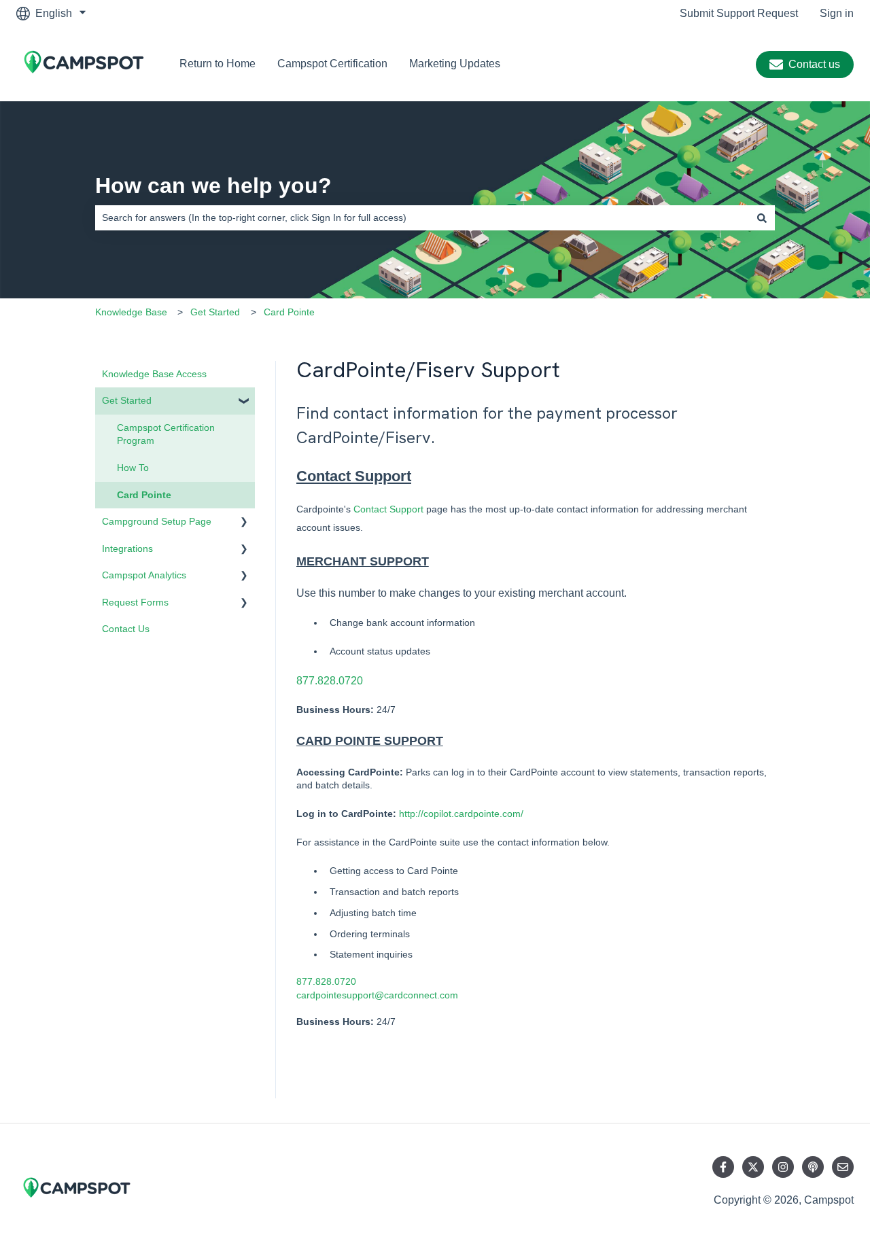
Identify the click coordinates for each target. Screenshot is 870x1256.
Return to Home (217, 63)
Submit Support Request (739, 13)
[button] (244, 403)
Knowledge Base (131, 312)
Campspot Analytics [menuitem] (144, 575)
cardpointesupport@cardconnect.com (377, 995)
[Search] (762, 217)
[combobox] (422, 217)
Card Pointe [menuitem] (144, 494)
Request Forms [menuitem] (135, 602)
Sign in (837, 13)
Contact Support (353, 476)
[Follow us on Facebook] (723, 1167)
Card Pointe (289, 312)
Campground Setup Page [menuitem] (156, 521)
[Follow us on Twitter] (753, 1167)
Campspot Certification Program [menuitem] (166, 434)
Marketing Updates (454, 63)
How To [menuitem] (133, 467)
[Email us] (843, 1167)
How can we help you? (213, 185)
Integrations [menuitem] (127, 548)
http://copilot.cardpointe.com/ (461, 813)
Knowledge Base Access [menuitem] (154, 373)
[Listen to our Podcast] (813, 1167)
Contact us (814, 64)
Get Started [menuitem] (127, 400)
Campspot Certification (332, 63)
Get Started (215, 312)
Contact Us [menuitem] (126, 628)
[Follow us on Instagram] (783, 1167)
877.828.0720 (329, 680)
